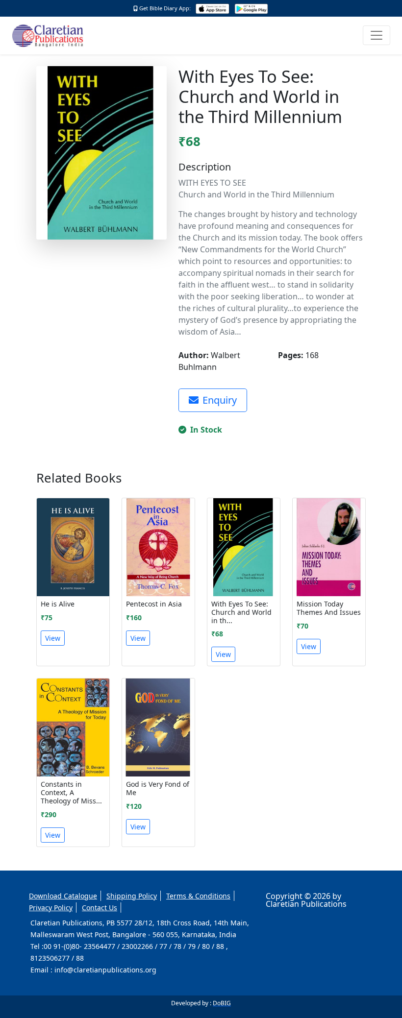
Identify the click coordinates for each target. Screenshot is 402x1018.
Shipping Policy (131, 895)
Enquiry (219, 400)
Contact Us (99, 907)
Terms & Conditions (198, 895)
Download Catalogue (63, 895)
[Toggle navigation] (376, 35)
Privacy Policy (51, 907)
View (52, 638)
